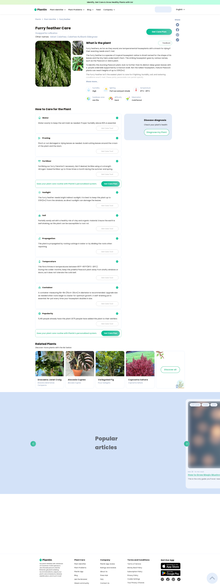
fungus (205, 405)
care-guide (195, 405)
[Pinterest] (177, 34)
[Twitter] (177, 24)
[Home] (40, 9)
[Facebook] (177, 29)
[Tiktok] (178, 579)
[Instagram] (162, 579)
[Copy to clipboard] (177, 39)
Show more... (92, 81)
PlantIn (38, 19)
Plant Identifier (50, 19)
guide (214, 405)
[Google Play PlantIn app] (170, 573)
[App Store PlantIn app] (170, 566)
